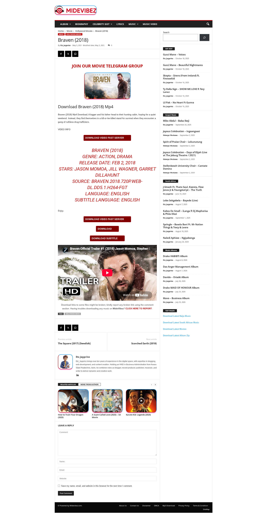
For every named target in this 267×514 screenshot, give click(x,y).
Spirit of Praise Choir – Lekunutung (182, 141)
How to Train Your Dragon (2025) (70, 416)
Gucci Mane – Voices (174, 54)
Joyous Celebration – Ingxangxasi (181, 131)
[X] (68, 54)
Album (64, 24)
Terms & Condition (200, 505)
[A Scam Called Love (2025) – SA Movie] (107, 400)
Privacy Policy (183, 505)
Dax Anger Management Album (180, 266)
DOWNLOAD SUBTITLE (105, 238)
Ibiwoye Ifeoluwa (170, 135)
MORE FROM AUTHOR (89, 384)
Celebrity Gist (101, 24)
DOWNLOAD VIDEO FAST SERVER (104, 137)
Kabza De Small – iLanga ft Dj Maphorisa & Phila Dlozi (185, 212)
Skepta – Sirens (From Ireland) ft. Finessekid (181, 77)
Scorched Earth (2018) (144, 343)
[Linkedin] (78, 375)
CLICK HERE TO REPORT (138, 308)
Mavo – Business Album (176, 298)
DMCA (156, 505)
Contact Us (134, 505)
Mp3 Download (169, 505)
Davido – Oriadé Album (176, 277)
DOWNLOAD (105, 228)
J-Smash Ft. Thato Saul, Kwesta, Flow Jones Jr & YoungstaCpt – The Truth (183, 188)
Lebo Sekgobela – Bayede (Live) (180, 200)
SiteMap (206, 509)
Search (166, 32)
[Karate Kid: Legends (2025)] (141, 400)
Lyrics (120, 24)
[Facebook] (61, 54)
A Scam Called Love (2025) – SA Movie (106, 416)
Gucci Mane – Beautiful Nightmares (183, 65)
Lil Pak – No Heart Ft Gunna (178, 102)
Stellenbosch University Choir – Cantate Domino (185, 167)
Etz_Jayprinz (65, 45)
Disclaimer (146, 505)
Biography (81, 24)
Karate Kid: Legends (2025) (138, 414)
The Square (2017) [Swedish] (74, 343)
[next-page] (155, 384)
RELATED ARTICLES (68, 384)
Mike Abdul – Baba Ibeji (176, 120)
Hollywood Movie (73, 314)
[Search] (204, 37)
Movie (69, 31)
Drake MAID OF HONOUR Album (181, 287)
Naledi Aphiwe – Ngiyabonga (179, 237)
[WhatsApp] (75, 54)
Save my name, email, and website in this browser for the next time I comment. (96, 486)
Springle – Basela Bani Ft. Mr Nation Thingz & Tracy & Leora (183, 226)
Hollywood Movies (83, 31)
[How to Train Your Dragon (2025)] (73, 400)
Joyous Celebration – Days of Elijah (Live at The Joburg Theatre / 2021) (185, 154)
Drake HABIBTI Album (175, 256)
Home (61, 31)
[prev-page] (151, 384)
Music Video (150, 24)
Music (132, 24)
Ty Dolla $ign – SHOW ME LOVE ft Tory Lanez (183, 90)
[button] (207, 24)
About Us (123, 505)
